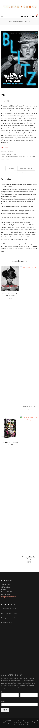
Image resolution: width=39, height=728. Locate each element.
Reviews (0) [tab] (20, 173)
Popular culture (27, 156)
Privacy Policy (31, 725)
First (2, 698)
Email (3, 701)
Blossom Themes (9, 725)
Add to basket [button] (10, 280)
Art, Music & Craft (11, 154)
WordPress (24, 725)
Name (3, 692)
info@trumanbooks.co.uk (8, 597)
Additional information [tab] (26, 168)
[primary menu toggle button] (2, 16)
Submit (5, 710)
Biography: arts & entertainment (13, 156)
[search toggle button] (33, 16)
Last (21, 698)
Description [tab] (11, 168)
